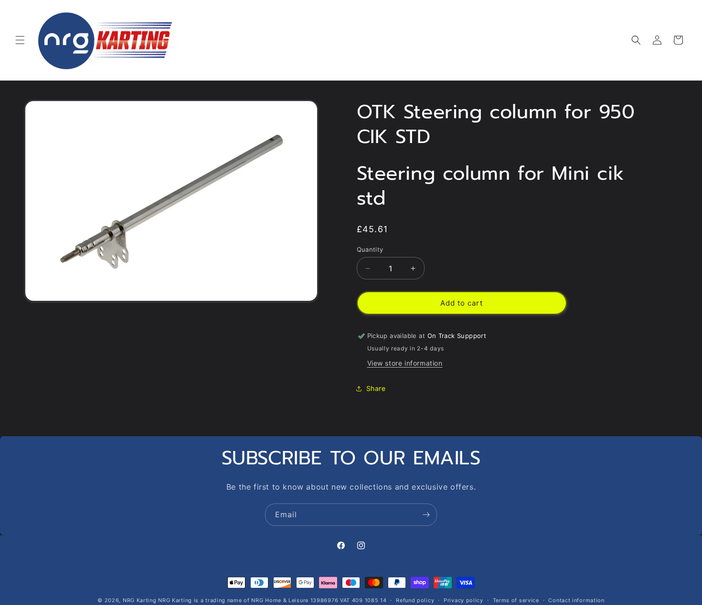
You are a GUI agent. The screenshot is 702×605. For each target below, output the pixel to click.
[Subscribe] (425, 514)
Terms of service (516, 599)
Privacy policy (463, 599)
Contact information (576, 599)
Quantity (370, 249)
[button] (20, 40)
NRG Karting (140, 600)
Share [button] (376, 388)
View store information (405, 363)
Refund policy (415, 599)
